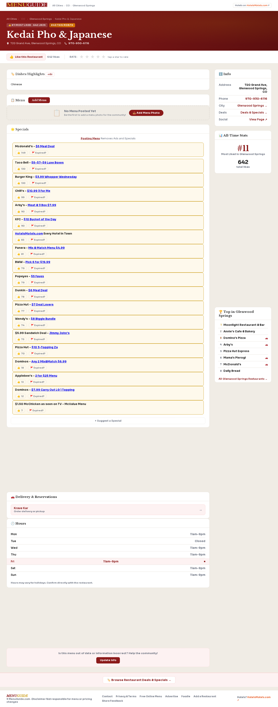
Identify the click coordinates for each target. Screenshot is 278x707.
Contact (107, 696)
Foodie (185, 696)
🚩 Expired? (39, 152)
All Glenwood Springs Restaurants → (243, 378)
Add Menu (39, 100)
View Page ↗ (258, 119)
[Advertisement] (108, 461)
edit (50, 74)
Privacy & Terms (126, 696)
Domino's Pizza (234, 338)
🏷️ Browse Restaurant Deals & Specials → (139, 680)
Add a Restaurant (205, 696)
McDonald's (232, 364)
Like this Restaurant (26, 57)
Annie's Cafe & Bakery (239, 331)
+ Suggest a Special (108, 420)
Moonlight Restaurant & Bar (244, 325)
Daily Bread (231, 371)
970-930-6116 (78, 43)
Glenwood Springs (84, 5)
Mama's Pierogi (234, 357)
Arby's (228, 344)
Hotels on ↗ (252, 5)
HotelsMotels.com (29, 233)
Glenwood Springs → (252, 105)
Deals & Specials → (254, 112)
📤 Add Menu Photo (146, 113)
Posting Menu (90, 138)
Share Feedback (112, 700)
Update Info (108, 660)
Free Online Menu (151, 696)
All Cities (57, 5)
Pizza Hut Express (236, 351)
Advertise (171, 696)
